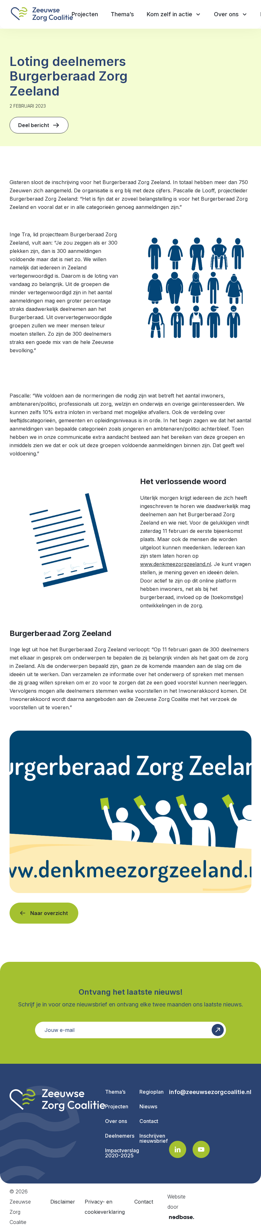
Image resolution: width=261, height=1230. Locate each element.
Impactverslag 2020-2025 (122, 1153)
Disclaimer (62, 1201)
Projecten (116, 1106)
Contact (148, 1121)
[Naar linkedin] (177, 1149)
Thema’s (115, 1091)
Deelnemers (119, 1135)
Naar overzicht (49, 913)
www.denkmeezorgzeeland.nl (175, 564)
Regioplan (151, 1091)
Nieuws (148, 1106)
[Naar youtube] (201, 1149)
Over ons (116, 1121)
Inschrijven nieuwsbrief (153, 1138)
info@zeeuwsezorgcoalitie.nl (210, 1092)
